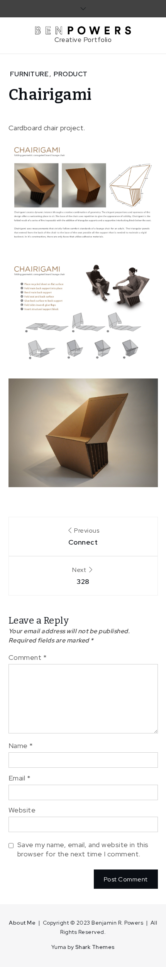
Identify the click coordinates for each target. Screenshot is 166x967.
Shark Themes (95, 946)
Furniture (29, 74)
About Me (22, 922)
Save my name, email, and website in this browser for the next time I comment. (83, 849)
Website (22, 810)
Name (20, 745)
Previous (84, 536)
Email (19, 778)
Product (71, 74)
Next (81, 576)
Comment (27, 657)
